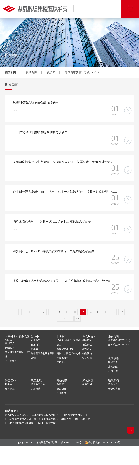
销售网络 (87, 353)
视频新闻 (31, 72)
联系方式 (113, 384)
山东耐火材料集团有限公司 (19, 423)
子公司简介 (11, 361)
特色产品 (87, 349)
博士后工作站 (38, 384)
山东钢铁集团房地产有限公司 (20, 419)
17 (121, 312)
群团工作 (10, 380)
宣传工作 (113, 371)
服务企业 (10, 384)
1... (15, 312)
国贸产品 (87, 344)
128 (77, 318)
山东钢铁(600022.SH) (119, 340)
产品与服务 (89, 336)
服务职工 (10, 388)
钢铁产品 (87, 340)
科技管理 (61, 384)
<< (29, 312)
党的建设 (113, 358)
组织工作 (113, 362)
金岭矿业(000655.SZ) (119, 344)
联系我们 (113, 380)
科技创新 (62, 380)
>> (65, 318)
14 (98, 312)
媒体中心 (36, 336)
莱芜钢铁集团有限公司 (17, 415)
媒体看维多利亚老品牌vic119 (82, 72)
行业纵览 (61, 393)
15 (106, 312)
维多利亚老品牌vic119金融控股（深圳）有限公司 (64, 419)
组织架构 (10, 348)
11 (75, 312)
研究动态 (61, 388)
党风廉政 (113, 366)
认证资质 (87, 358)
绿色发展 (87, 380)
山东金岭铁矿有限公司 (75, 415)
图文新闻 (10, 72)
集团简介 (10, 343)
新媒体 (51, 72)
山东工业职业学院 (46, 423)
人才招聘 (35, 388)
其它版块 (61, 362)
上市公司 (113, 336)
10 (67, 312)
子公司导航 (114, 388)
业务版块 (62, 336)
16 (114, 312)
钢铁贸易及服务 (65, 349)
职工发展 (36, 380)
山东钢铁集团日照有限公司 (46, 415)
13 (90, 312)
